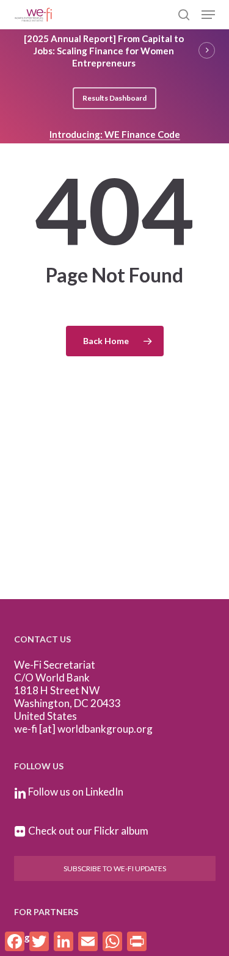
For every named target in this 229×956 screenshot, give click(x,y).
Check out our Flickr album (88, 830)
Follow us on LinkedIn (75, 791)
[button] (208, 15)
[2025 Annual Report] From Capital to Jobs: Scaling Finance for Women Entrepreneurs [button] (104, 50)
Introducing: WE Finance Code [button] (114, 134)
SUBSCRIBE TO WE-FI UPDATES (115, 868)
